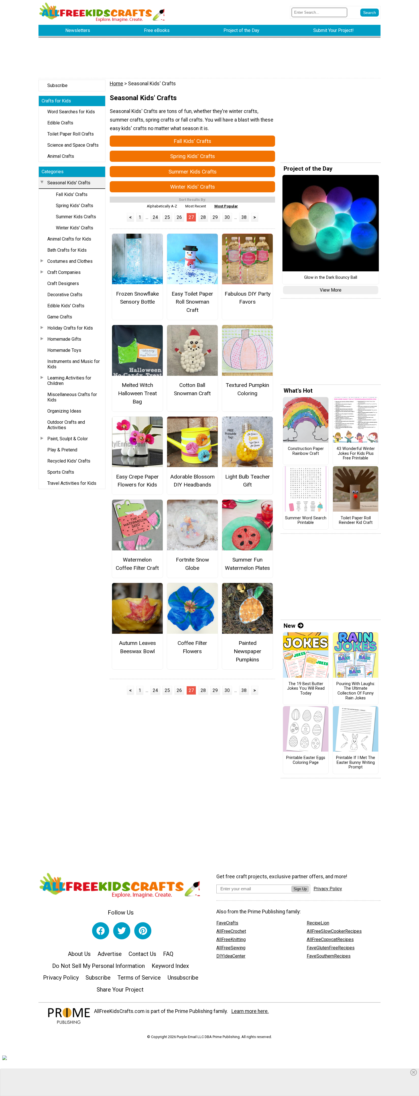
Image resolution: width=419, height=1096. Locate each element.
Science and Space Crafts (73, 145)
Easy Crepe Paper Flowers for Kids (137, 480)
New (289, 625)
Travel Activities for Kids (71, 483)
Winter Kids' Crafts (74, 228)
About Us (79, 953)
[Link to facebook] (100, 930)
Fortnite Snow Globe (192, 563)
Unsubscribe (183, 977)
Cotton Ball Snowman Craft (192, 389)
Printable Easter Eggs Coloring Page (305, 760)
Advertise (109, 953)
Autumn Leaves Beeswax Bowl (137, 647)
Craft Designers (63, 283)
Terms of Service (139, 977)
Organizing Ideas (64, 411)
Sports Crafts (60, 472)
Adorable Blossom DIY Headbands (192, 480)
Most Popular (226, 206)
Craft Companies (64, 272)
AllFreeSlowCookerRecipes (334, 931)
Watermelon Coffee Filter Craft (137, 563)
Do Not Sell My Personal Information (98, 965)
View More (330, 290)
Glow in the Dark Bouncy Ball (330, 277)
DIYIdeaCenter (230, 956)
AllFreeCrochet (231, 931)
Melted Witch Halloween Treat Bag (137, 393)
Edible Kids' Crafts (65, 305)
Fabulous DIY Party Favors (247, 297)
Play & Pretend (62, 450)
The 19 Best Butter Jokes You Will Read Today (306, 689)
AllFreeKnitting (231, 939)
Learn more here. (250, 1011)
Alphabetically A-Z (162, 206)
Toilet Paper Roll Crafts (70, 134)
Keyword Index (170, 965)
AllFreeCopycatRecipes (330, 939)
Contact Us (142, 953)
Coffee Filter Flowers (192, 647)
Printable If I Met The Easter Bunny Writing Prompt (355, 763)
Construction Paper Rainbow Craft (306, 451)
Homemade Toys (64, 350)
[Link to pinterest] (142, 930)
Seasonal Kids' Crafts (68, 182)
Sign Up (300, 889)
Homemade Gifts (64, 339)
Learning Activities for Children (69, 380)
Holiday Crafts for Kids (70, 328)
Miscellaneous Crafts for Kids (72, 397)
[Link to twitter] (121, 930)
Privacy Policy (61, 977)
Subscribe (57, 85)
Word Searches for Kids (71, 111)
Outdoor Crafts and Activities (66, 424)
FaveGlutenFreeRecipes (331, 947)
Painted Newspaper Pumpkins (247, 651)
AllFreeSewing (230, 947)
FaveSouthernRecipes (329, 956)
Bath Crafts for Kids (67, 250)
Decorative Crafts (64, 294)
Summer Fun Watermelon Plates (247, 563)
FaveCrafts (227, 923)
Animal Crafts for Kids (69, 239)
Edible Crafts (60, 123)
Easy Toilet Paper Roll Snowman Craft (192, 302)
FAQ (168, 953)
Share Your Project (120, 989)
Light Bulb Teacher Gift (247, 480)
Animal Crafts (60, 156)
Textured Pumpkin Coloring (247, 389)
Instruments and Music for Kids (73, 364)
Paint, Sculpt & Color (67, 438)
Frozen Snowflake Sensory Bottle (137, 297)
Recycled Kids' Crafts (68, 461)
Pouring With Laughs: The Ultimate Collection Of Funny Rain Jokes (355, 691)
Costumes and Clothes (70, 261)
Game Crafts (59, 317)
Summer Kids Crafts (76, 216)
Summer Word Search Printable (305, 520)
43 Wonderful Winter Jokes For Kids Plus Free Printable (356, 454)
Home (116, 83)
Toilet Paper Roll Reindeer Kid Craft (356, 520)
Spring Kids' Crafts (74, 205)
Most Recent (195, 206)
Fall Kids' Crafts (72, 194)
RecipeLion (318, 923)
